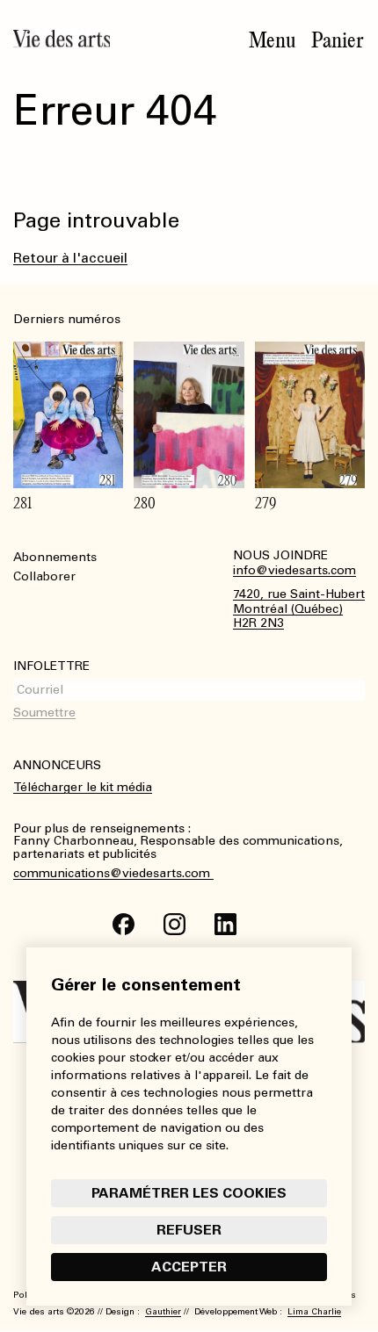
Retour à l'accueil (70, 257)
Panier (337, 40)
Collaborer (44, 576)
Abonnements (55, 557)
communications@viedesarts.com (113, 874)
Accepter (189, 1266)
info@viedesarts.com (294, 571)
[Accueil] (61, 38)
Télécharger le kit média (82, 787)
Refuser (189, 1229)
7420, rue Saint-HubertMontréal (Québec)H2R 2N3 (299, 609)
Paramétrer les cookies (189, 1192)
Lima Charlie (314, 1312)
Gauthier (163, 1312)
